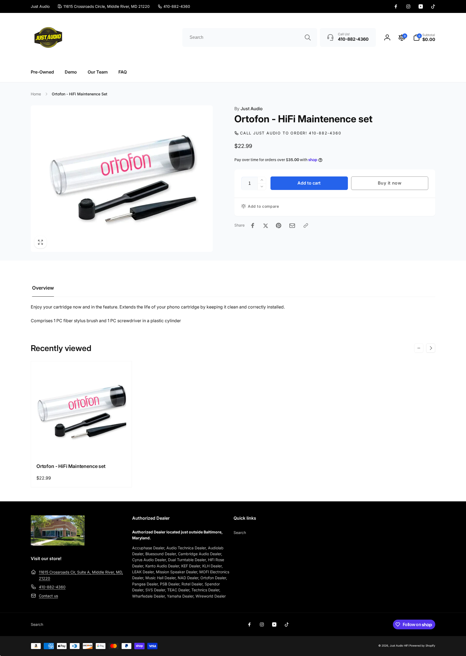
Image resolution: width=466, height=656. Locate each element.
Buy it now (390, 183)
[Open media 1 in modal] (122, 178)
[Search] (307, 37)
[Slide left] (418, 348)
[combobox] (249, 37)
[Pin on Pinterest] (278, 225)
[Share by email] (292, 225)
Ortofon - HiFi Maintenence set (70, 466)
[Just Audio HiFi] (58, 544)
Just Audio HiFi (399, 645)
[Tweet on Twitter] (265, 225)
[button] (424, 37)
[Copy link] (306, 225)
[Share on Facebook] (252, 225)
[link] (174, 6)
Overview (43, 288)
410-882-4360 (52, 587)
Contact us (48, 595)
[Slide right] (430, 348)
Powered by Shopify (422, 645)
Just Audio (248, 108)
